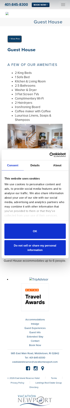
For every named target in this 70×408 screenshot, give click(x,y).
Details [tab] (35, 165)
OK (35, 231)
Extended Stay (35, 336)
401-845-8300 (16, 4)
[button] (11, 137)
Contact (35, 341)
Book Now (35, 345)
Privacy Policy (17, 382)
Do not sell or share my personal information (35, 248)
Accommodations (35, 319)
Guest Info (35, 332)
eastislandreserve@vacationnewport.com (35, 361)
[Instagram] (36, 369)
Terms (54, 378)
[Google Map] (42, 369)
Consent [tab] (12, 165)
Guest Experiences (35, 328)
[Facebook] (28, 369)
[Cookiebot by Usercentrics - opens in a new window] (50, 155)
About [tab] (57, 165)
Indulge (35, 323)
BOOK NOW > (41, 5)
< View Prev (14, 39)
